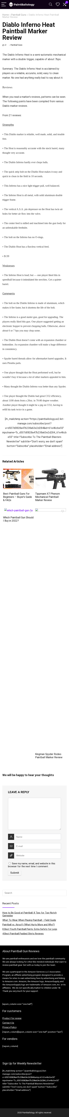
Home (5, 15)
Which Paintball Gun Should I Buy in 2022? (18, 519)
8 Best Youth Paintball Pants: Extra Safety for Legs (29, 929)
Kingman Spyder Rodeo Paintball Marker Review (48, 756)
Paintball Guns (18, 15)
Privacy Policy (9, 1027)
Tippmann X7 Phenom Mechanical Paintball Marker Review (47, 497)
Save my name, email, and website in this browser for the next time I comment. (31, 865)
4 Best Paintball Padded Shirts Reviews (23, 933)
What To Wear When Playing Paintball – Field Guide (29, 920)
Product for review (12, 1018)
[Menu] (4, 4)
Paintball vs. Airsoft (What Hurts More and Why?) (28, 924)
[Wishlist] (58, 4)
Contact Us (8, 1023)
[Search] (50, 4)
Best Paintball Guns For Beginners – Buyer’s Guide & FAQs (17, 497)
